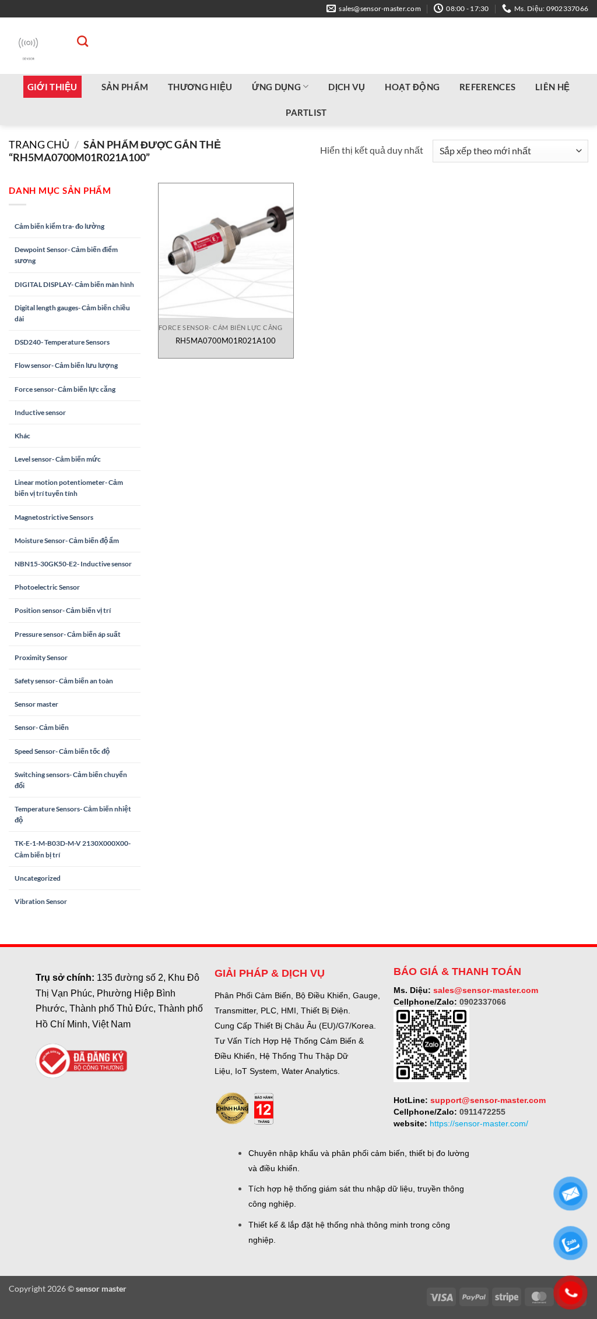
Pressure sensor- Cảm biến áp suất (68, 634)
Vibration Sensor (41, 901)
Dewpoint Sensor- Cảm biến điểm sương (66, 255)
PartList (306, 112)
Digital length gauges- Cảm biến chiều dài (72, 313)
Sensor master (36, 704)
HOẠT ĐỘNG (412, 86)
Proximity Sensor (41, 657)
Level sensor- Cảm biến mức (58, 459)
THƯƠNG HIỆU (200, 86)
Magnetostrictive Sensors (54, 517)
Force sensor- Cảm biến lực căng (65, 389)
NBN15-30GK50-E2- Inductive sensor (73, 563)
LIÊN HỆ (552, 86)
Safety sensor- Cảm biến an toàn (64, 680)
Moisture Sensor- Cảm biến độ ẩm (67, 540)
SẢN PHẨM (124, 86)
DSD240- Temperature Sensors (62, 342)
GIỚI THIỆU (52, 86)
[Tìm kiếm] (76, 41)
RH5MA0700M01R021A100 (225, 340)
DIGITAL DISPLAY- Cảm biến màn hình (74, 284)
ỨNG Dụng (276, 86)
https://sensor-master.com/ (479, 1123)
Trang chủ (39, 144)
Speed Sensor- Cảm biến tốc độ (62, 751)
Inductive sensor (40, 412)
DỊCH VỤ (346, 86)
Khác (22, 435)
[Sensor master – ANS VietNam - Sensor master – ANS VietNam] (28, 45)
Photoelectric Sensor (47, 587)
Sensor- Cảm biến (42, 727)
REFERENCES (487, 86)
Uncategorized (38, 878)
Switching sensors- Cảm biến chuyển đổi (71, 780)
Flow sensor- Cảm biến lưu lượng (66, 365)
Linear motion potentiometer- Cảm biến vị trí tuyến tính (69, 488)
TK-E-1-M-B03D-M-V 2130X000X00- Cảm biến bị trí (73, 849)
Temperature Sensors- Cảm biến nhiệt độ (73, 814)
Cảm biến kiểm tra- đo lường (59, 226)
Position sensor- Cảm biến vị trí (63, 610)
